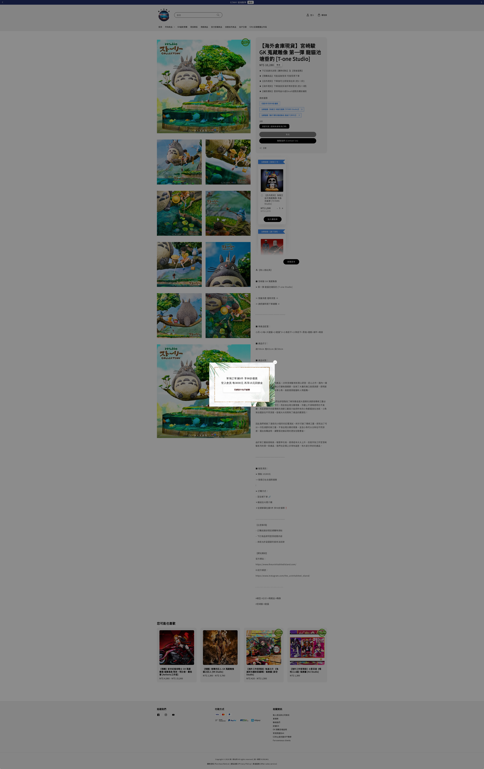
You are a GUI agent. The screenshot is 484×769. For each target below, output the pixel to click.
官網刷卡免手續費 (242, 389)
